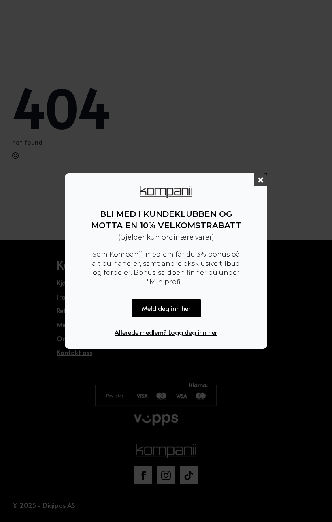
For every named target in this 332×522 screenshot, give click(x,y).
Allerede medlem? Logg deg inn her (166, 331)
